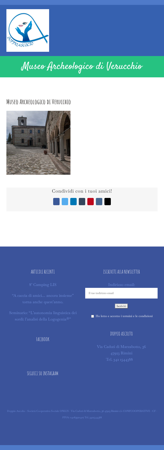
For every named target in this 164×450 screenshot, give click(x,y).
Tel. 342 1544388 (119, 359)
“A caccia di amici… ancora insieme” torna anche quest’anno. (43, 298)
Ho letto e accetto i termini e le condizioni (124, 316)
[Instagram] (42, 386)
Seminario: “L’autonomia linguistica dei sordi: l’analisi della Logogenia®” (43, 316)
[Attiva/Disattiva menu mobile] (156, 14)
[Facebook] (42, 352)
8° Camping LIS (42, 284)
